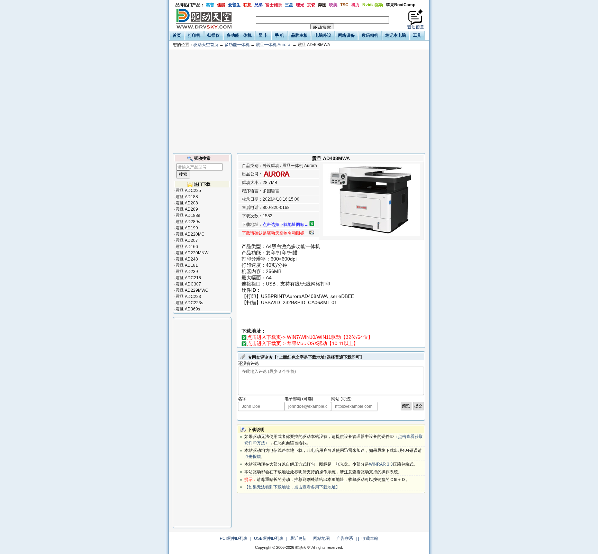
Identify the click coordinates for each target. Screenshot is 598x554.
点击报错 (252, 456)
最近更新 (298, 538)
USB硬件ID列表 (268, 538)
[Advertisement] (299, 101)
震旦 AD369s (187, 309)
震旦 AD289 (186, 209)
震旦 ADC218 (188, 277)
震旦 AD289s (187, 221)
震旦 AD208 (186, 203)
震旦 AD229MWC (191, 290)
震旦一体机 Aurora (273, 44)
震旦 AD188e (187, 215)
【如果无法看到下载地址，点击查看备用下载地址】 (292, 487)
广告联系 (344, 538)
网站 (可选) (341, 398)
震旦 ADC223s (189, 302)
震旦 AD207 (186, 240)
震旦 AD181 (186, 265)
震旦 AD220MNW (191, 252)
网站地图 (321, 538)
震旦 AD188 (186, 196)
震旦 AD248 (186, 259)
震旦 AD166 (186, 246)
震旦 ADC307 (188, 284)
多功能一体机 (237, 44)
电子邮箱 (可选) (298, 398)
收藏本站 (370, 538)
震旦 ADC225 (188, 190)
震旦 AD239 (186, 271)
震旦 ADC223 (188, 296)
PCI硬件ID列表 (233, 538)
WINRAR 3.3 (381, 464)
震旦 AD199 (186, 228)
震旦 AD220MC (190, 234)
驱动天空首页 (205, 44)
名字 (242, 398)
